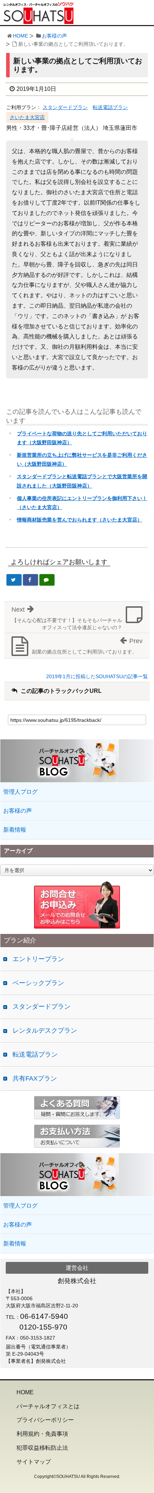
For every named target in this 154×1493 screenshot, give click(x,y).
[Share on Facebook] (30, 580)
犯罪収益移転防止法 (42, 1448)
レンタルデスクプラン (45, 1030)
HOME (20, 36)
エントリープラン (38, 959)
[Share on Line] (46, 580)
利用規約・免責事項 (42, 1434)
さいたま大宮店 (27, 117)
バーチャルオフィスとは (48, 1406)
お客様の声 (54, 36)
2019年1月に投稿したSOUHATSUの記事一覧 (97, 676)
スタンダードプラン (65, 107)
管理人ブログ (20, 792)
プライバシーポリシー (45, 1420)
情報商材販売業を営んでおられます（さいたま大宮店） (79, 520)
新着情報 (14, 830)
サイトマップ (33, 1462)
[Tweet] (13, 580)
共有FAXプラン (35, 1078)
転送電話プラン (110, 107)
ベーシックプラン (38, 983)
